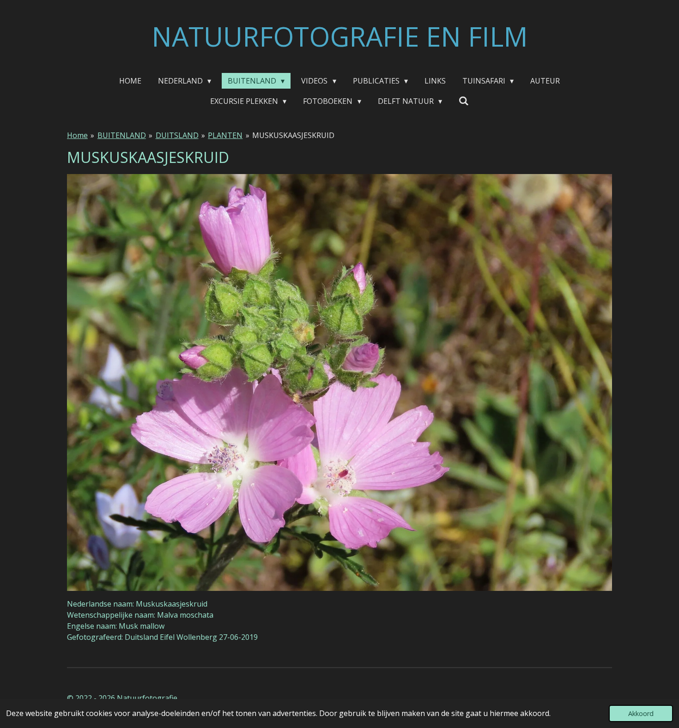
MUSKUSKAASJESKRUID (293, 135)
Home (77, 135)
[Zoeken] (464, 100)
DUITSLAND (177, 135)
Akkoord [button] (641, 713)
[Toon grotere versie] (339, 382)
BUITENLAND (121, 135)
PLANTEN (225, 135)
